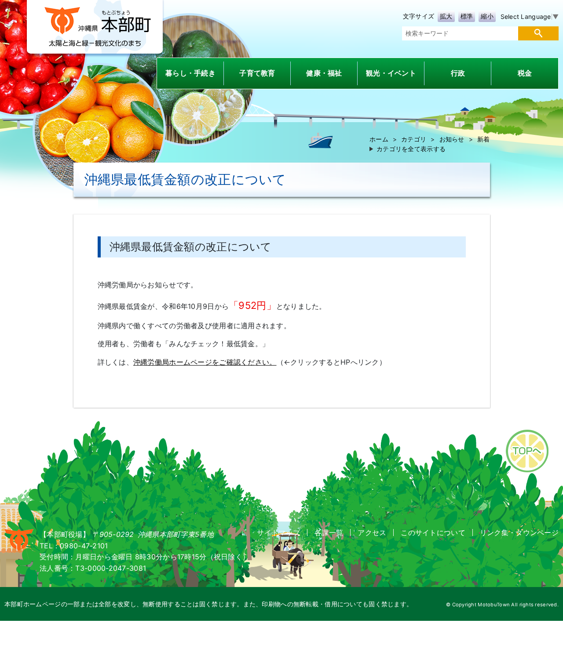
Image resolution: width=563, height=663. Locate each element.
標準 (467, 16)
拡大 (446, 16)
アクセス (372, 532)
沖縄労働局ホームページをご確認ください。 (205, 362)
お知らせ (451, 139)
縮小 (487, 16)
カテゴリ (413, 139)
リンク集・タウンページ (519, 532)
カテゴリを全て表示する (411, 148)
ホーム (378, 139)
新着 (483, 139)
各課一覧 (328, 532)
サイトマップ (278, 532)
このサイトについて (433, 532)
